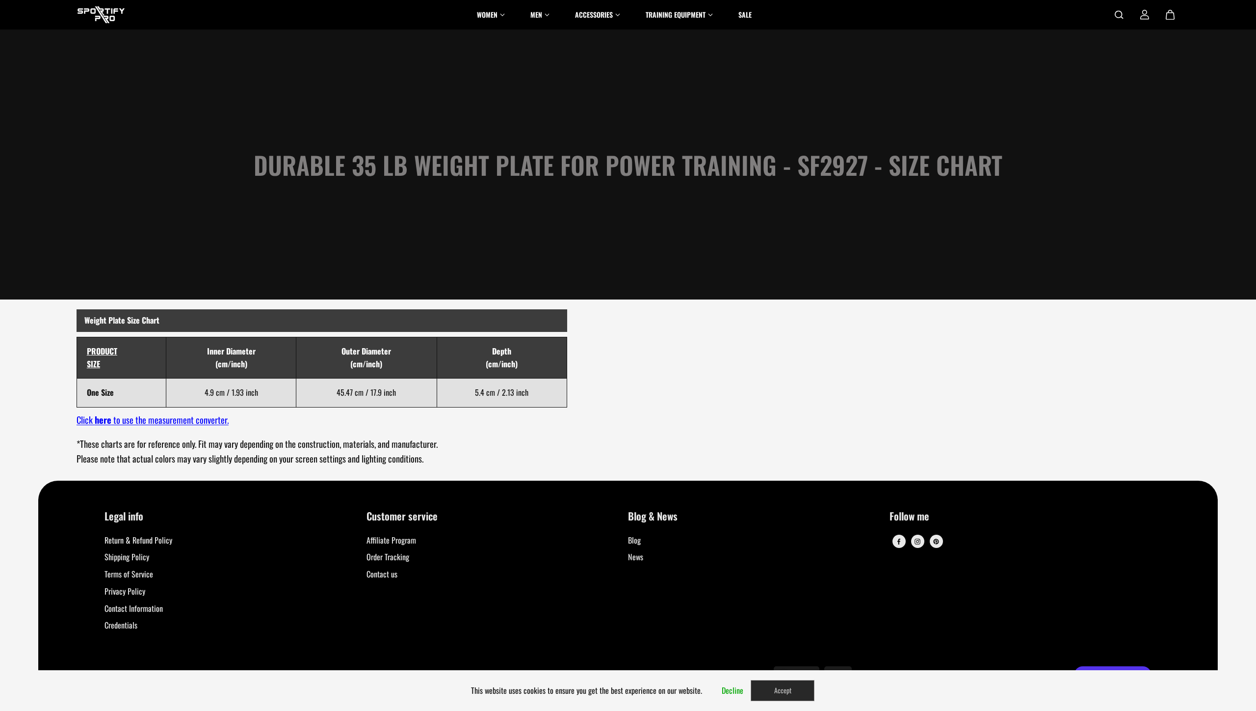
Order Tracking (387, 557)
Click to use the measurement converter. (153, 419)
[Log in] (1144, 14)
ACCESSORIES (594, 14)
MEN (536, 14)
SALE (745, 14)
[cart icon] (1170, 14)
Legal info (124, 516)
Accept (782, 690)
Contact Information (134, 608)
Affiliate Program (391, 540)
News (635, 557)
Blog (634, 540)
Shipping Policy (127, 557)
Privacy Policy (125, 591)
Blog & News (653, 516)
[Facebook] (899, 541)
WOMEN (487, 14)
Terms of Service (129, 574)
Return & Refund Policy (138, 540)
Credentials (121, 625)
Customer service (402, 516)
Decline (732, 690)
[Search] (1119, 14)
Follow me (909, 516)
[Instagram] (917, 541)
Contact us (381, 574)
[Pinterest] (936, 541)
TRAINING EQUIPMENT (676, 14)
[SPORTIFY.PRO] (101, 14)
